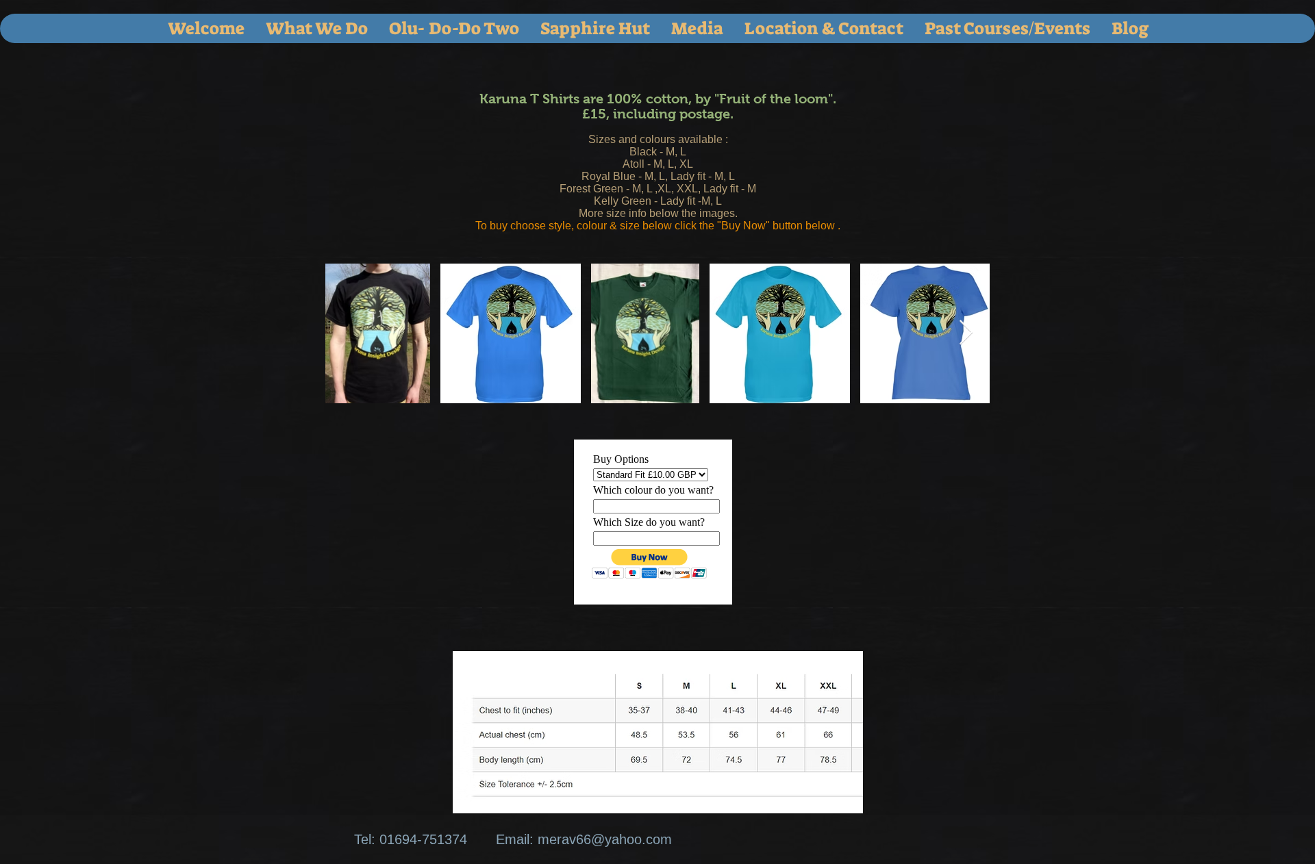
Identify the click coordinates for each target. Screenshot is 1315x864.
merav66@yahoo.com (605, 839)
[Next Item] (966, 333)
